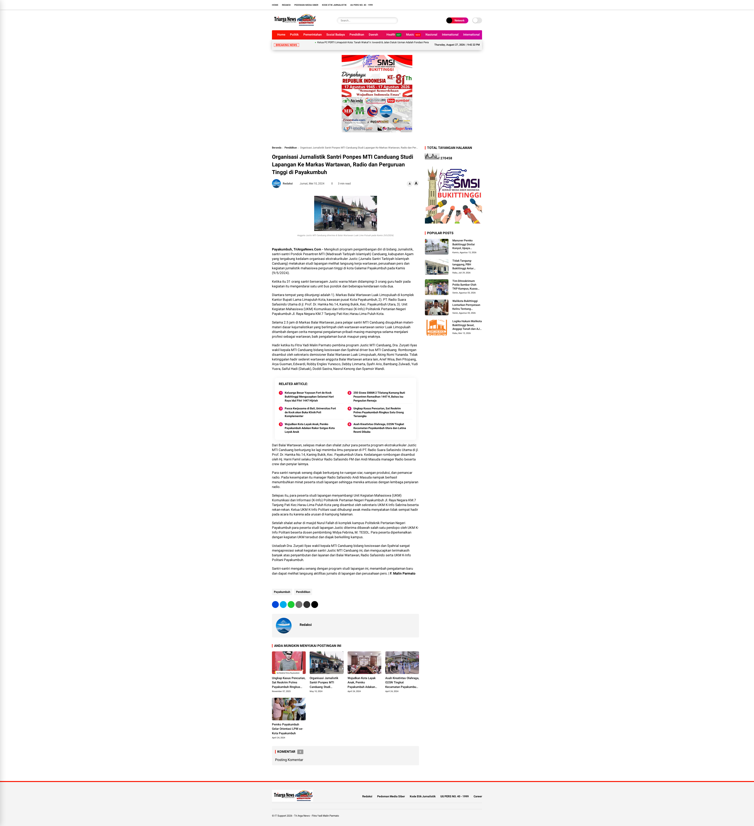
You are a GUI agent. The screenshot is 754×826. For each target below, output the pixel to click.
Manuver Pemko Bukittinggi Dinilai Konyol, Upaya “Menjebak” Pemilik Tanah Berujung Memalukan (464, 240)
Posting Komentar (289, 755)
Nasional (431, 34)
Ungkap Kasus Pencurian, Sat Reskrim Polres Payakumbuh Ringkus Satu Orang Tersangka (378, 407)
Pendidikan (357, 34)
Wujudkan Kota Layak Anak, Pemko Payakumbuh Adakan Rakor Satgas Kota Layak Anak (310, 423)
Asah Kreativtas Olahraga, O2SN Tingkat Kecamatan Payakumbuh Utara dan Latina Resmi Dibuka (379, 423)
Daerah (373, 34)
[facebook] (275, 599)
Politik (294, 34)
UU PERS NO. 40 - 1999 (361, 5)
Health (393, 34)
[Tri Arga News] (294, 25)
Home (275, 5)
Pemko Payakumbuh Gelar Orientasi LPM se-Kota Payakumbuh (287, 724)
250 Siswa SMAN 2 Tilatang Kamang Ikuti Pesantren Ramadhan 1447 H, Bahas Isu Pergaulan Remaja (379, 391)
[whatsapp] (291, 599)
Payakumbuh (282, 587)
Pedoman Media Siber (306, 5)
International (450, 34)
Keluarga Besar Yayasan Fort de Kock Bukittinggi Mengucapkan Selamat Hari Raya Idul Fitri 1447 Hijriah (309, 391)
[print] (299, 599)
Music (413, 34)
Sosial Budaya (335, 34)
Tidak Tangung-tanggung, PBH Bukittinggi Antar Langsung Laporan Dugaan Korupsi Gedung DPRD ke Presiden (464, 260)
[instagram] (480, 4)
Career (478, 791)
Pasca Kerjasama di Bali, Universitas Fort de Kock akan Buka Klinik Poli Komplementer (310, 407)
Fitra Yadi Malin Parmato (325, 810)
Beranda (276, 142)
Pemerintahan (312, 34)
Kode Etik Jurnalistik (334, 5)
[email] (306, 599)
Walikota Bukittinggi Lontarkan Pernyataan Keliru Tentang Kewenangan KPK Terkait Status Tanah (466, 300)
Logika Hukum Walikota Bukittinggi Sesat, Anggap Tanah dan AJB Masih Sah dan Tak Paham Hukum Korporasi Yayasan (467, 320)
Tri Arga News (302, 810)
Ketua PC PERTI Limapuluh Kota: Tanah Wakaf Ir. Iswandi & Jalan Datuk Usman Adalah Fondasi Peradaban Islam (349, 42)
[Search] (394, 20)
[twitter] (283, 599)
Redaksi (286, 5)
